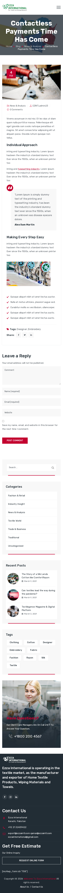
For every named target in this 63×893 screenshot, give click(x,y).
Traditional (13, 537)
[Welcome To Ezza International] (14, 7)
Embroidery (34, 329)
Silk (43, 658)
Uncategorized (15, 546)
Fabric (33, 650)
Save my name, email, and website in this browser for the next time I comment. (30, 427)
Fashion (14, 658)
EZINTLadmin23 (40, 106)
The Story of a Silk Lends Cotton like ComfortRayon (35, 576)
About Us (24, 887)
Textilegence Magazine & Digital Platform (38, 608)
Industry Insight (16, 504)
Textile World (14, 520)
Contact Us (37, 887)
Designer (22, 329)
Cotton (31, 642)
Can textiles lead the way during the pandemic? (38, 592)
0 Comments (16, 109)
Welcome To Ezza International (40, 878)
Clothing (14, 642)
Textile (13, 665)
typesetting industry (28, 169)
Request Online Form (31, 860)
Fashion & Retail (16, 495)
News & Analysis (18, 106)
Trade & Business (17, 529)
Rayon (30, 658)
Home (8, 46)
